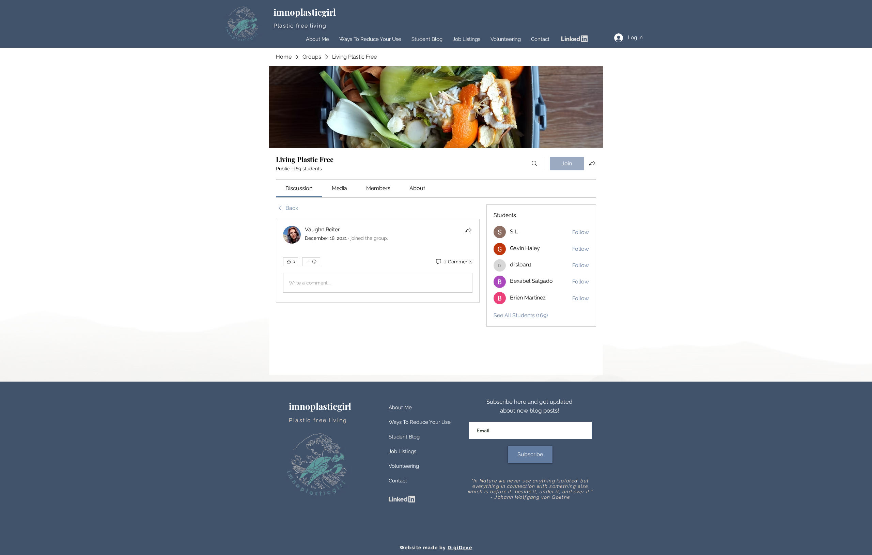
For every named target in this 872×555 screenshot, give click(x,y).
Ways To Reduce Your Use (420, 422)
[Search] (534, 163)
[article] (378, 261)
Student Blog (404, 437)
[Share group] (592, 163)
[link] (298, 188)
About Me (400, 407)
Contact (398, 481)
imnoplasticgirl (306, 12)
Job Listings (402, 451)
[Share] (468, 230)
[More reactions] (311, 261)
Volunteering (404, 466)
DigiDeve (460, 547)
